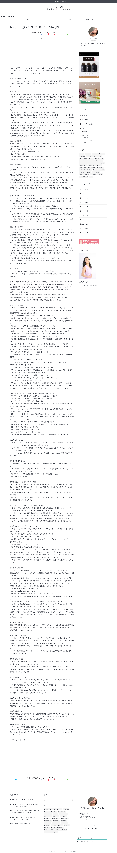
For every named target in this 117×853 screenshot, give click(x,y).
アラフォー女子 (98, 156)
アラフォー (90, 156)
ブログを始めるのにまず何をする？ (22, 823)
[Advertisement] (42, 52)
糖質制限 (90, 169)
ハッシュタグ (99, 160)
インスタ (91, 158)
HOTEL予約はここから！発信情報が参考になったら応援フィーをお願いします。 (25, 805)
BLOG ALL (84, 115)
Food (85, 142)
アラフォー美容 (84, 158)
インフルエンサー (99, 158)
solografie (83, 156)
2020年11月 (85, 224)
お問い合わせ (89, 19)
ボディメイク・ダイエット (92, 140)
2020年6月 (84, 228)
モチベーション (92, 163)
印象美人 (99, 165)
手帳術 (85, 131)
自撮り (89, 172)
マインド (84, 128)
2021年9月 (84, 202)
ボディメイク (83, 163)
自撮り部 (100, 174)
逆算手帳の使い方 (84, 176)
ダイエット (92, 160)
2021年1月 (84, 215)
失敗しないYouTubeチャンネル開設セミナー (25, 799)
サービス (69, 19)
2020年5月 (84, 232)
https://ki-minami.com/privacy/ (86, 841)
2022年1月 (84, 189)
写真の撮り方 (92, 165)
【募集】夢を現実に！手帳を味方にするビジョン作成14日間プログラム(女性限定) (25, 812)
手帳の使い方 (100, 167)
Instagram (84, 119)
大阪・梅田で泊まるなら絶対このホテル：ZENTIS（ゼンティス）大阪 (24, 818)
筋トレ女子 (83, 169)
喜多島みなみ (83, 167)
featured (95, 154)
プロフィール (83, 819)
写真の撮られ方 (84, 165)
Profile (48, 19)
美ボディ (96, 169)
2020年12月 (85, 219)
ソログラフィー (84, 160)
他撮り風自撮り (101, 163)
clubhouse (89, 154)
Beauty (85, 137)
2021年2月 (84, 211)
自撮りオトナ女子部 (85, 174)
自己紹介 (102, 169)
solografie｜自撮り (87, 124)
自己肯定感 (83, 172)
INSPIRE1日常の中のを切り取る (58, 8)
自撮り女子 (94, 174)
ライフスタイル (86, 135)
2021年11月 (85, 193)
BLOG (27, 19)
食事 (91, 176)
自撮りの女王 (96, 172)
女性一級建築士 (92, 167)
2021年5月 (84, 206)
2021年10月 (85, 198)
